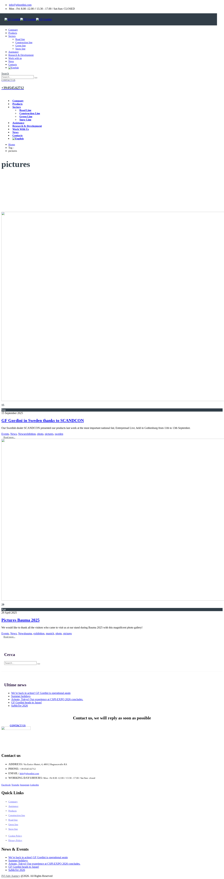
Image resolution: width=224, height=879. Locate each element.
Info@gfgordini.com (29, 773)
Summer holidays (20, 696)
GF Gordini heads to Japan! (26, 702)
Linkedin (34, 785)
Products (12, 33)
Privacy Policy (15, 840)
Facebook (6, 785)
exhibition (30, 433)
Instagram (24, 785)
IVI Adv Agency (10, 875)
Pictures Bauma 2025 (20, 620)
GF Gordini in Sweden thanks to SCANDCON (42, 420)
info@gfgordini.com (20, 4)
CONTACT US (18, 725)
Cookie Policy (15, 835)
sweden (59, 433)
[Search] (35, 77)
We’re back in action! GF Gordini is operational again (41, 693)
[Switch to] (13, 67)
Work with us (15, 58)
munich (50, 633)
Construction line (23, 42)
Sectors (12, 36)
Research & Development (21, 55)
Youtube (15, 785)
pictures (49, 433)
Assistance (13, 52)
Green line (20, 45)
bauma (28, 633)
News (11, 61)
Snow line (20, 48)
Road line (20, 39)
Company (13, 30)
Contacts (12, 64)
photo (40, 433)
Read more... (9, 437)
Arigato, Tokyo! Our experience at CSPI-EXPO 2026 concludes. (47, 699)
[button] (5, 73)
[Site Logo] (28, 19)
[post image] (112, 307)
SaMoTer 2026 (19, 705)
